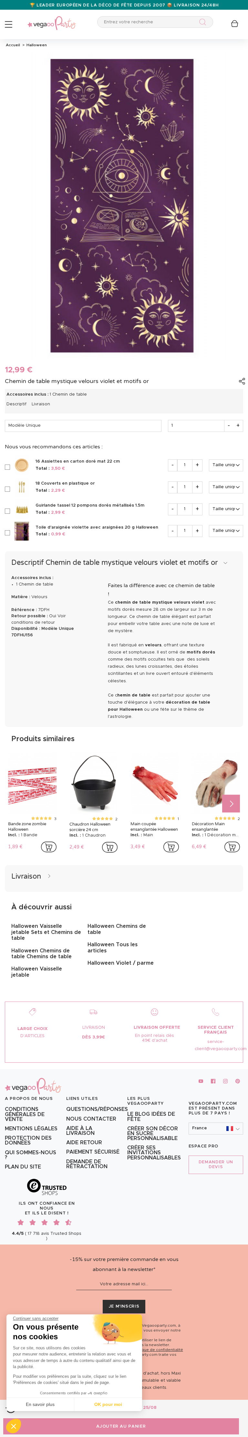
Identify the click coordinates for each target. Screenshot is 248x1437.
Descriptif (16, 404)
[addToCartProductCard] (49, 847)
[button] (13, 1426)
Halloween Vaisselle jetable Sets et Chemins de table (46, 932)
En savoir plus (40, 1404)
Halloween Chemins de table (117, 929)
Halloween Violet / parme (121, 963)
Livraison (41, 404)
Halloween (36, 45)
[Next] (231, 804)
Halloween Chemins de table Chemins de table (41, 953)
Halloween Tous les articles (113, 947)
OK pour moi (108, 1404)
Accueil (13, 45)
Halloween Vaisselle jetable (36, 971)
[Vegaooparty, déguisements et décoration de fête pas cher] (51, 19)
